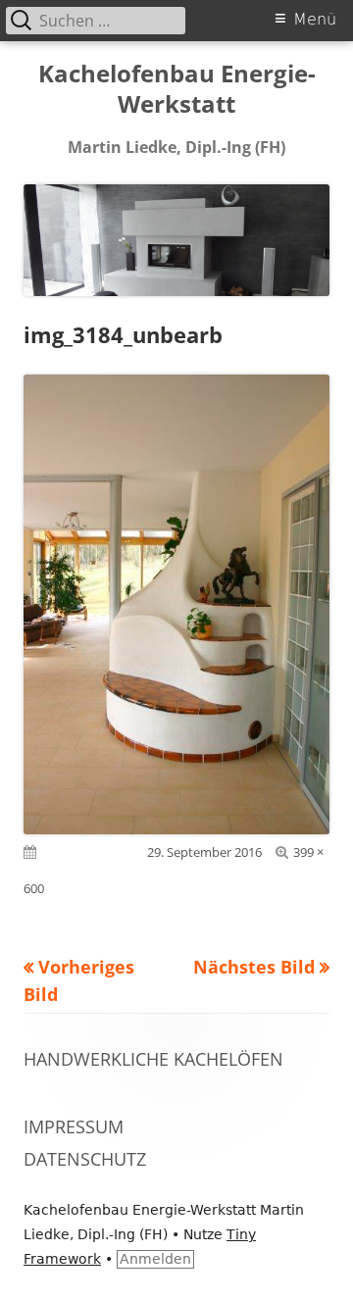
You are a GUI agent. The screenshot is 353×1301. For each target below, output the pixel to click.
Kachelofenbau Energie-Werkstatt (177, 89)
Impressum (74, 1126)
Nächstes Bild (254, 966)
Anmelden (155, 1259)
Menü (314, 19)
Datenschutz (85, 1159)
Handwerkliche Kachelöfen (153, 1059)
